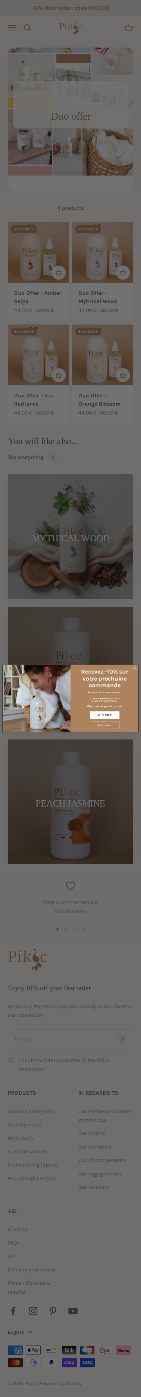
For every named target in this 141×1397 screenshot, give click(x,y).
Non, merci (105, 725)
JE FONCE (105, 715)
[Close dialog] (135, 668)
